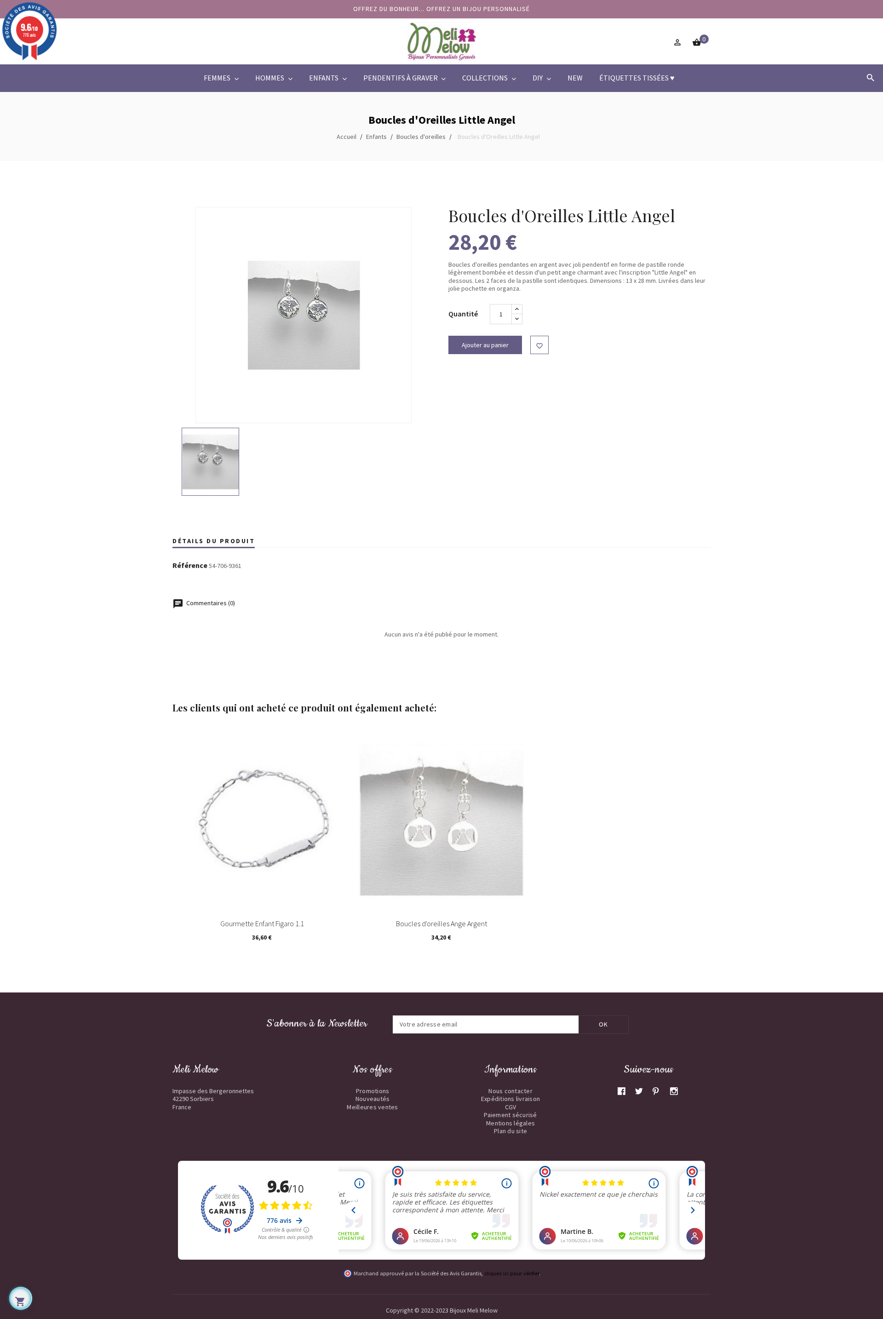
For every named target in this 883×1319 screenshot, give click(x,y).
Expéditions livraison (510, 1099)
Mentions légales (510, 1123)
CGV (510, 1107)
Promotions (373, 1091)
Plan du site (510, 1131)
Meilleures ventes (372, 1107)
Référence (189, 566)
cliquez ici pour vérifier (511, 1273)
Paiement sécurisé (510, 1115)
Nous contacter (510, 1091)
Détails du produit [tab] (213, 541)
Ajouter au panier (485, 345)
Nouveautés (372, 1099)
